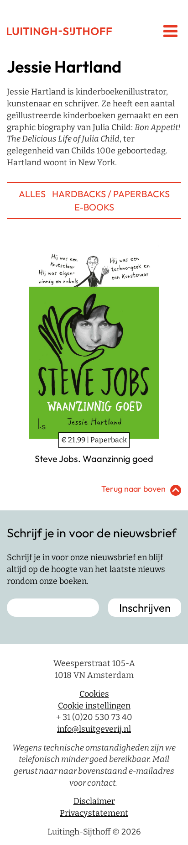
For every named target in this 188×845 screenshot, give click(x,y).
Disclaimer (94, 801)
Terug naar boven (133, 488)
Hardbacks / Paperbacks (111, 193)
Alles (32, 193)
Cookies (94, 694)
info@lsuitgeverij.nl (94, 729)
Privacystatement (94, 813)
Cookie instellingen (94, 706)
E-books (94, 207)
